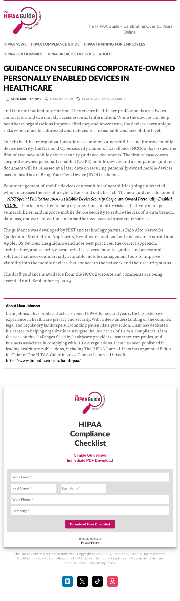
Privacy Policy (90, 542)
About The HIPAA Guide (74, 558)
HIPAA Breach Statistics (70, 54)
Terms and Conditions (111, 558)
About (105, 54)
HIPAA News (15, 44)
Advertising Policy (102, 563)
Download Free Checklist (90, 524)
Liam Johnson (61, 99)
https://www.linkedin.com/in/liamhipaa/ (43, 361)
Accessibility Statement (146, 558)
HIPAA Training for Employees (114, 44)
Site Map (23, 558)
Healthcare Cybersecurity (104, 99)
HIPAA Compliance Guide (55, 44)
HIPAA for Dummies (23, 54)
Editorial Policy (75, 563)
